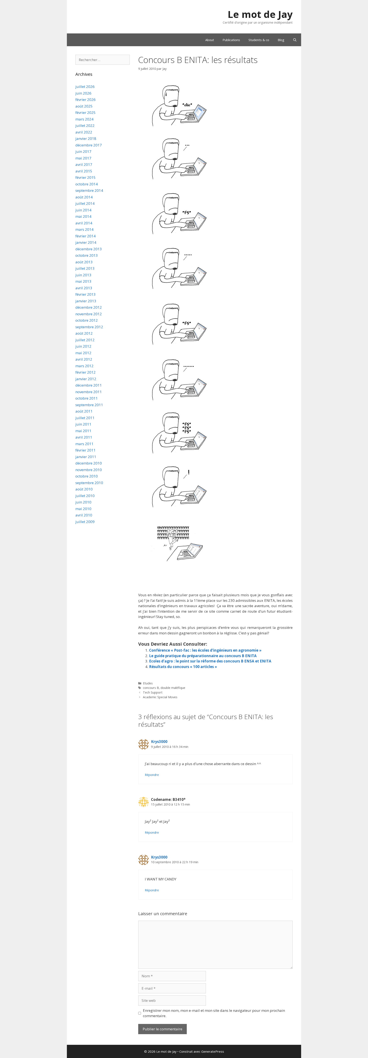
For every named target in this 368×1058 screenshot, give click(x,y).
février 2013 (85, 294)
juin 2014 (83, 210)
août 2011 (84, 411)
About (209, 40)
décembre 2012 (88, 307)
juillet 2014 (85, 203)
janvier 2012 (85, 378)
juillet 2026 (85, 86)
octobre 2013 (86, 255)
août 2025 (84, 106)
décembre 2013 (88, 249)
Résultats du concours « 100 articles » (183, 666)
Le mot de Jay (260, 14)
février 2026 (85, 99)
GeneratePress (212, 1051)
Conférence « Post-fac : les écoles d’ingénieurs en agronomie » (205, 650)
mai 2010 (83, 508)
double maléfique (173, 688)
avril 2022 (83, 132)
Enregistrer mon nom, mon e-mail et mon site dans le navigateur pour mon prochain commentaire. (214, 1013)
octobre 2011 (86, 398)
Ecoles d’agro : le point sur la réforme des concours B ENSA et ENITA (210, 661)
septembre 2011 (89, 404)
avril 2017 (83, 164)
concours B (151, 688)
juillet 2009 (85, 521)
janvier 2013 (85, 300)
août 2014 (84, 197)
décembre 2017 (88, 145)
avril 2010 (83, 515)
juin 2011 (83, 424)
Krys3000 (159, 741)
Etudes (148, 683)
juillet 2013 (85, 268)
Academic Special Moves (160, 697)
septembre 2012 (89, 326)
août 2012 (84, 333)
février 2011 (85, 450)
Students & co (259, 40)
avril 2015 (83, 171)
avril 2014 (83, 223)
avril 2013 (83, 287)
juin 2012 (83, 346)
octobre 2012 (86, 320)
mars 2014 (84, 229)
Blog (281, 40)
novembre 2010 (88, 469)
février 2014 (85, 236)
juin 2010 (83, 502)
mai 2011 (83, 430)
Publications (231, 40)
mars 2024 (84, 119)
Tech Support (152, 692)
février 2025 (85, 112)
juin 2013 (83, 274)
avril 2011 (83, 437)
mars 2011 (84, 443)
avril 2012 (83, 359)
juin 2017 (83, 151)
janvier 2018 (85, 138)
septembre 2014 (89, 190)
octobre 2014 (86, 184)
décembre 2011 (88, 385)
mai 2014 (83, 216)
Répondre (152, 775)
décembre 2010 (88, 463)
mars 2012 (84, 365)
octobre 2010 (86, 476)
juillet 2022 (85, 125)
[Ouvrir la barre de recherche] (295, 39)
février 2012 (85, 372)
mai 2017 (83, 158)
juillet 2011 (85, 417)
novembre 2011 (88, 391)
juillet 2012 (85, 339)
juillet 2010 (85, 495)
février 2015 (85, 177)
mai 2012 (83, 352)
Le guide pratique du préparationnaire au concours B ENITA (203, 655)
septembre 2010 (89, 482)
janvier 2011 (85, 456)
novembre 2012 (88, 313)
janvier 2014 (85, 242)
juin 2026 (83, 93)
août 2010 (84, 489)
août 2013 (84, 261)
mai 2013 (83, 281)
